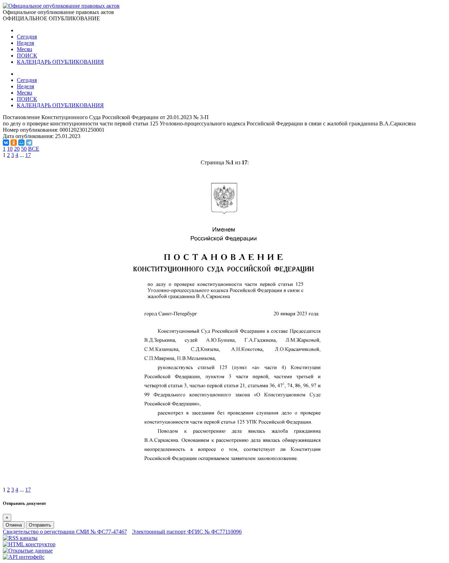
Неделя (25, 43)
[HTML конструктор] (29, 544)
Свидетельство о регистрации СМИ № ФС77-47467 (65, 532)
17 (28, 155)
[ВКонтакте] (6, 142)
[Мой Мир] (21, 142)
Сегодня (27, 37)
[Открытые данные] (28, 551)
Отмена (14, 525)
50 (24, 149)
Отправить (40, 525)
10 (10, 149)
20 (17, 149)
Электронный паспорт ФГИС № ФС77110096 (187, 532)
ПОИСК (27, 56)
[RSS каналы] (20, 538)
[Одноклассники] (14, 142)
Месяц (24, 49)
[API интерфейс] (24, 557)
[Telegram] (29, 142)
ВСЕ (33, 149)
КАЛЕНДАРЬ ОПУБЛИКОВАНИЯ (60, 62)
